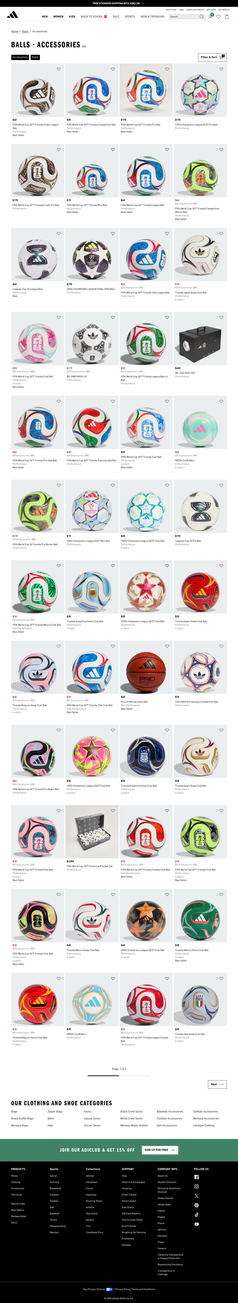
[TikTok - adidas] (210, 1215)
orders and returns (195, 10)
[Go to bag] (227, 17)
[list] (104, 57)
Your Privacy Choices (94, 1289)
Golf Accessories (167, 1125)
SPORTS (130, 16)
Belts (51, 1118)
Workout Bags (19, 1125)
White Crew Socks (131, 1118)
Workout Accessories (206, 1118)
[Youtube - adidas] (210, 1224)
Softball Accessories (205, 1111)
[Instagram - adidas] (210, 1187)
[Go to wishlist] (218, 17)
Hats (50, 1125)
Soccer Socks (92, 1125)
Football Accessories (169, 1118)
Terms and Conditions (143, 1289)
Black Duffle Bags (22, 1118)
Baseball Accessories (170, 1111)
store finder (171, 10)
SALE (116, 16)
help (181, 10)
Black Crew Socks (131, 1111)
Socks (87, 1111)
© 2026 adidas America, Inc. (119, 1298)
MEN (45, 16)
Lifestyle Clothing (203, 1125)
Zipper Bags (55, 1111)
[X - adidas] (210, 1196)
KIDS (72, 16)
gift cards (211, 10)
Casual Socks (92, 1118)
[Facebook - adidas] (210, 1177)
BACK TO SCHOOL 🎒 (94, 16)
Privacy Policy (122, 1289)
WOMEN (58, 16)
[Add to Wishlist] (59, 69)
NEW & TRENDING (152, 16)
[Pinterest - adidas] (210, 1206)
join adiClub (224, 10)
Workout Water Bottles (134, 1125)
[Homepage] (12, 15)
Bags (14, 1111)
